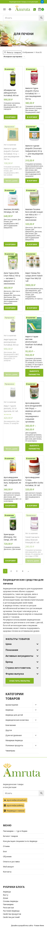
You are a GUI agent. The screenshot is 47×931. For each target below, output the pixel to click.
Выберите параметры (34, 372)
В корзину (11, 117)
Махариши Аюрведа (14, 740)
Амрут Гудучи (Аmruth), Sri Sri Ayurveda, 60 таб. (11, 408)
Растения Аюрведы (11, 911)
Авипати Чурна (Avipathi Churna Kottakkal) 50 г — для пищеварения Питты (33, 93)
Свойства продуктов (12, 914)
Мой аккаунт (8, 866)
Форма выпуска (15, 673)
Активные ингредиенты (19, 655)
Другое (9, 730)
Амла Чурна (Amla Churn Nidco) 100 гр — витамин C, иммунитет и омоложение (12, 278)
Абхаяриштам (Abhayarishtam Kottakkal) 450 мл (11, 93)
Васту (5, 895)
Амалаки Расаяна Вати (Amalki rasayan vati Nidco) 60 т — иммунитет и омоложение (34, 214)
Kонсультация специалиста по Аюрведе (20, 841)
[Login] (10, 9)
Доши (5, 898)
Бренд (9, 661)
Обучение (7, 856)
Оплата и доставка (11, 861)
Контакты (7, 871)
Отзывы (6, 846)
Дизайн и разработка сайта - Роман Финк (27, 925)
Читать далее (11, 180)
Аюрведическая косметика (17, 720)
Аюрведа (9, 710)
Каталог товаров (10, 836)
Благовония (11, 725)
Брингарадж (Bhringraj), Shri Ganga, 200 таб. (10, 537)
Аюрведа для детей (14, 715)
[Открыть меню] (5, 9)
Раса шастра (8, 907)
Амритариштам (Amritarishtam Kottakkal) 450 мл (11, 342)
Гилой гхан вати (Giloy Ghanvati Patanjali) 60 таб (32, 540)
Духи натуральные (14, 735)
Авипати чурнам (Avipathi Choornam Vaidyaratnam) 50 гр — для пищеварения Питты (34, 151)
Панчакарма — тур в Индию (15, 831)
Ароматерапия (12, 705)
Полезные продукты (14, 745)
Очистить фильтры (19, 681)
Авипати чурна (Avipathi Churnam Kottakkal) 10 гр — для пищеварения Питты (11, 153)
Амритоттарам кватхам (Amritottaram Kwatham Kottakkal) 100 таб (33, 341)
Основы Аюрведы (10, 901)
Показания (12, 649)
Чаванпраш (10, 750)
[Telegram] (42, 2)
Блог (5, 851)
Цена (9, 643)
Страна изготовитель (18, 667)
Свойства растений (11, 917)
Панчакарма (8, 904)
